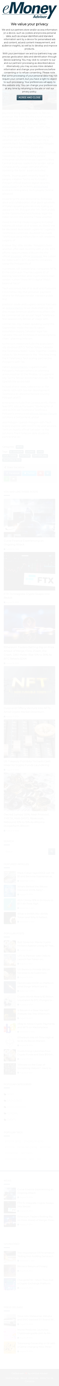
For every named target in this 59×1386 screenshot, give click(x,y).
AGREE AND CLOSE (29, 97)
